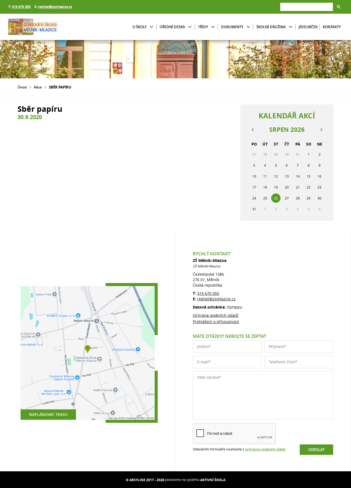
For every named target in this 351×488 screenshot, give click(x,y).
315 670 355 (21, 6)
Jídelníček (308, 26)
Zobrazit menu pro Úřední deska (190, 27)
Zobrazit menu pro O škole (151, 27)
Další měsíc (321, 129)
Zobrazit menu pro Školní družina (290, 27)
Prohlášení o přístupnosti (216, 321)
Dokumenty (232, 26)
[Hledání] (306, 6)
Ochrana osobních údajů (215, 315)
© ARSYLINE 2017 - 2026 (145, 480)
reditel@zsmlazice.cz (55, 6)
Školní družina (271, 26)
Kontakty (332, 26)
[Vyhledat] (339, 7)
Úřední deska (172, 26)
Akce (38, 87)
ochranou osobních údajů (265, 449)
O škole (139, 26)
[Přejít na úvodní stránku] (41, 27)
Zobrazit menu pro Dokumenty (248, 27)
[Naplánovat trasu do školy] (88, 353)
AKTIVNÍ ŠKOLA (212, 480)
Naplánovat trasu (48, 414)
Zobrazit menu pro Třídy (213, 27)
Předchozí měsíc (252, 129)
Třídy (203, 26)
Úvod (22, 87)
